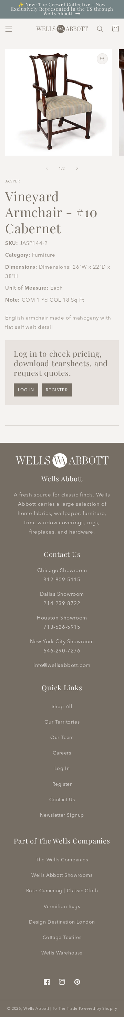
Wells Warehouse (62, 953)
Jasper (12, 181)
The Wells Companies (62, 860)
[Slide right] (77, 168)
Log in (26, 389)
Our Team (62, 737)
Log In (62, 768)
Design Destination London (62, 922)
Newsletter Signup (62, 815)
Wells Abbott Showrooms (61, 875)
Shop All (62, 706)
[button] (8, 28)
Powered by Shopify (98, 1008)
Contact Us (62, 799)
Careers (62, 753)
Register (57, 389)
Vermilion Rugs (62, 906)
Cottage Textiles (62, 937)
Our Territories (62, 722)
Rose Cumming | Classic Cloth (62, 890)
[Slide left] (46, 168)
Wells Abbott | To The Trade (50, 1008)
